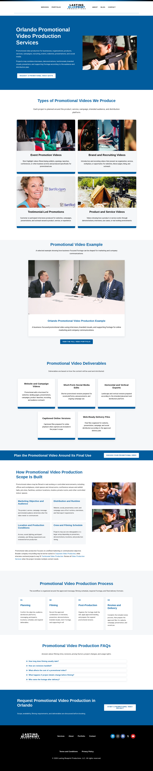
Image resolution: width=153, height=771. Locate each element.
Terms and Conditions (68, 752)
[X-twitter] (128, 736)
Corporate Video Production (65, 554)
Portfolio (56, 7)
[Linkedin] (112, 736)
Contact (112, 7)
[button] (76, 287)
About (95, 7)
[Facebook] (123, 736)
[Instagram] (118, 736)
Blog (103, 7)
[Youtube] (133, 736)
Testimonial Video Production (52, 556)
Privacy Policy (88, 752)
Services (45, 7)
